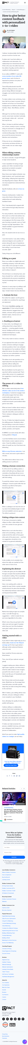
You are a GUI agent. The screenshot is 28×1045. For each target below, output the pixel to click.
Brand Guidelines (5, 1036)
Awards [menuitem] (4, 990)
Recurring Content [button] (6, 896)
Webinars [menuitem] (4, 901)
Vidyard (13, 9)
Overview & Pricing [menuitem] (6, 948)
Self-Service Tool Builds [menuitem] (8, 974)
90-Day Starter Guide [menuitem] (7, 886)
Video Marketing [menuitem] (6, 925)
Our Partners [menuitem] (5, 994)
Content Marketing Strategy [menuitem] (9, 923)
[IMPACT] (5, 3)
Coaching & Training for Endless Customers (14, 3)
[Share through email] (20, 775)
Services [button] (4, 957)
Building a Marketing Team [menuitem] (8, 933)
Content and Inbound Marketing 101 (10, 11)
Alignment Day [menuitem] (5, 959)
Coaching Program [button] (7, 946)
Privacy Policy (19, 863)
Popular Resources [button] (7, 913)
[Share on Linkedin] (8, 776)
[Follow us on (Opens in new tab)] (4, 1019)
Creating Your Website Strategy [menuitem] (10, 928)
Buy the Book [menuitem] (5, 877)
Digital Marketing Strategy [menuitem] (8, 916)
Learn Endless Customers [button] (8, 870)
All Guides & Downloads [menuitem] (8, 893)
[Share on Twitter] (12, 775)
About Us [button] (4, 980)
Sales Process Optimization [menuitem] (9, 918)
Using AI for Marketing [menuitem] (7, 921)
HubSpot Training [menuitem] (6, 962)
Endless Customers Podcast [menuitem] (9, 899)
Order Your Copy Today (11, 765)
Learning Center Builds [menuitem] (7, 969)
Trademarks (4, 1038)
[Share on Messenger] (14, 776)
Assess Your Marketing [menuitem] (7, 942)
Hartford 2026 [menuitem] (5, 907)
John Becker (12, 30)
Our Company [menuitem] (5, 982)
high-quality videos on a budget (13, 735)
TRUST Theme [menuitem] (5, 972)
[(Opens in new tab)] (5, 1025)
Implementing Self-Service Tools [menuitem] (10, 930)
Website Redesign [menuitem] (6, 964)
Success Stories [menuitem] (6, 953)
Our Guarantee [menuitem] (5, 985)
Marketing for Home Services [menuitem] (9, 940)
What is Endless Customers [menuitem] (9, 872)
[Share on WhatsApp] (17, 776)
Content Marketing (6, 9)
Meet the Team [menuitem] (6, 987)
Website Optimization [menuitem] (7, 967)
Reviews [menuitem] (4, 992)
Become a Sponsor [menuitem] (6, 910)
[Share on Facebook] (10, 776)
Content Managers (21, 9)
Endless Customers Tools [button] (8, 883)
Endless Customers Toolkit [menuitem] (8, 890)
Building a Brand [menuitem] (6, 938)
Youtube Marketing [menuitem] (6, 935)
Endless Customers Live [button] (8, 905)
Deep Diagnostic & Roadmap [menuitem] (9, 951)
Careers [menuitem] (4, 997)
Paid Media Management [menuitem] (8, 976)
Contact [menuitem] (4, 999)
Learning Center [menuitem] (6, 879)
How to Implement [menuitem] (6, 875)
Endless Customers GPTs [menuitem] (8, 888)
